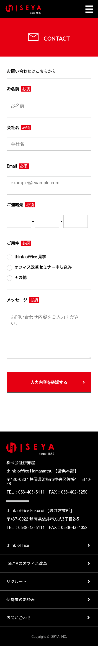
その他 (20, 277)
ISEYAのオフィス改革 (26, 563)
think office (17, 545)
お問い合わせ (18, 617)
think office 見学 (30, 256)
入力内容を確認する (49, 382)
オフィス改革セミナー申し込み (43, 267)
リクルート (16, 581)
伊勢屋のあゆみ (20, 599)
